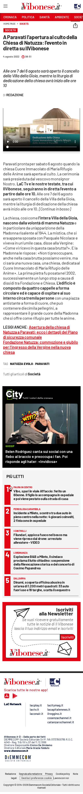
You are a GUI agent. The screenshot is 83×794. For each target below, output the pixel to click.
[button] (75, 26)
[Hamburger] (5, 7)
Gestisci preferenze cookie (36, 778)
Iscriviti (67, 637)
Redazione (10, 773)
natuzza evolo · (22, 364)
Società (24, 23)
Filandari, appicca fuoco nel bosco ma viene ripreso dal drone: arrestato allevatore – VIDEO (40, 538)
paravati (42, 364)
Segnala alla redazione (30, 773)
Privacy (49, 773)
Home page (9, 23)
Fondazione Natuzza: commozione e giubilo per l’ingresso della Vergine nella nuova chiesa (40, 347)
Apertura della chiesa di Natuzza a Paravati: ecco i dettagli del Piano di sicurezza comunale (40, 332)
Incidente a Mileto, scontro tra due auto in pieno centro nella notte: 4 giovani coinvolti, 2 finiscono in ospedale (43, 516)
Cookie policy (63, 773)
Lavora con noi (61, 778)
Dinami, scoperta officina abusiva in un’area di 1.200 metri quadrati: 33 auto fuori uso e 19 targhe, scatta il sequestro (41, 586)
